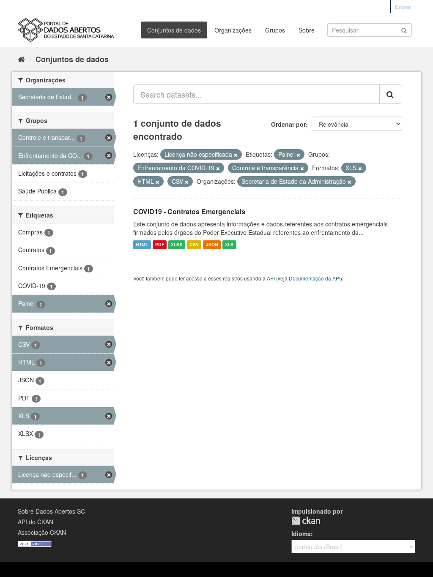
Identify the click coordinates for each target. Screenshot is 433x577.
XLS (229, 245)
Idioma (301, 533)
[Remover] (236, 154)
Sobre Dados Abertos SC (51, 511)
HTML (142, 245)
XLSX (176, 245)
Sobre (307, 30)
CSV (194, 245)
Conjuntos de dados (174, 30)
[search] (390, 94)
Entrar (403, 7)
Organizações (233, 30)
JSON (212, 245)
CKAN (305, 520)
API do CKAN (35, 521)
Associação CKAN (42, 532)
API (271, 278)
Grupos (275, 30)
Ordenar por (288, 124)
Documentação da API (314, 278)
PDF (159, 245)
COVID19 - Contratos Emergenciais (189, 211)
